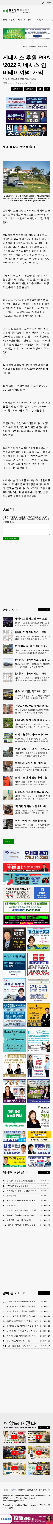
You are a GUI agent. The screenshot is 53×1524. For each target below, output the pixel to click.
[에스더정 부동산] (38, 1065)
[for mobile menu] (47, 11)
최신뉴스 (13, 1490)
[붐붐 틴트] (38, 964)
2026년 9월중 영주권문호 (17, 1186)
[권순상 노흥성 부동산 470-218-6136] (26, 103)
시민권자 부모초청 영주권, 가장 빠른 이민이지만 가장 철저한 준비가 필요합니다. (23, 1210)
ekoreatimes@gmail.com (13, 1501)
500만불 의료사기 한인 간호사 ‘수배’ (22, 1321)
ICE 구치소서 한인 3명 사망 (18, 1341)
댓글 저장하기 (11, 538)
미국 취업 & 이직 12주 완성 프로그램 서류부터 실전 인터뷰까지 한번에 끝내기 (23, 1190)
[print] (40, 89)
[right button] (47, 609)
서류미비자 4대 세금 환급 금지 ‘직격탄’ (23, 1331)
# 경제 (11, 19)
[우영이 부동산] (26, 885)
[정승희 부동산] (38, 1091)
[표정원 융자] (26, 116)
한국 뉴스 (43, 1490)
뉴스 (30, 46)
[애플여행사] (39, 1136)
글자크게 (30, 89)
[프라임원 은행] (14, 964)
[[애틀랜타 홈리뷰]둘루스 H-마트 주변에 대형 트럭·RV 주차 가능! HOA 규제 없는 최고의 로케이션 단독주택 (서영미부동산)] (39, 1452)
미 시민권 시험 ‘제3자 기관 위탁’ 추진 (22, 1326)
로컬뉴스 (22, 1490)
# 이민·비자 (41, 19)
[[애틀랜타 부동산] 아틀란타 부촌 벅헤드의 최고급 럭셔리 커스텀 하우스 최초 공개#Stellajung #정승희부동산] (39, 1468)
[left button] (41, 609)
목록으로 (8, 841)
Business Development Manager (21, 1215)
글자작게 (17, 89)
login (49, 3)
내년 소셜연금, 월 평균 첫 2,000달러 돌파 (23, 1316)
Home (5, 1490)
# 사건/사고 (29, 19)
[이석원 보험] (26, 871)
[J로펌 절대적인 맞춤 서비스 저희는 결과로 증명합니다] (14, 1065)
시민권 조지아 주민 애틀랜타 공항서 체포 (23, 1301)
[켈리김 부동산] (38, 939)
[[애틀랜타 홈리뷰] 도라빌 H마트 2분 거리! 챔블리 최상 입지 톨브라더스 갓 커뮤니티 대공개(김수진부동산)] (14, 1468)
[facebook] (47, 89)
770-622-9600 (22, 1498)
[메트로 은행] (38, 989)
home (25, 47)
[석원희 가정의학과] (14, 1136)
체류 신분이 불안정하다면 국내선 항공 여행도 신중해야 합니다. (23, 1200)
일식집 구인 (12, 1195)
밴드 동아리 (12, 1205)
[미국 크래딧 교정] (26, 130)
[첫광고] (26, 33)
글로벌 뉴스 (32, 1490)
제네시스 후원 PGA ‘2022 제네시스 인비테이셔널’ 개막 (41, 46)
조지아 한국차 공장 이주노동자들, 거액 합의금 (23, 1311)
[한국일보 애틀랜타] (16, 11)
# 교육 (50, 19)
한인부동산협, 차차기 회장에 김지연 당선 (23, 1336)
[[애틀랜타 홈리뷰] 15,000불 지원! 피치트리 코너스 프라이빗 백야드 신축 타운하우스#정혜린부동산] (14, 1437)
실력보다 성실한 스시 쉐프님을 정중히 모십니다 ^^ (23, 1181)
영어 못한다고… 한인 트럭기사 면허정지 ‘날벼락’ (23, 1346)
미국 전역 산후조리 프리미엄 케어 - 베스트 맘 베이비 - (23, 1220)
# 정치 (4, 19)
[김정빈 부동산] (39, 1149)
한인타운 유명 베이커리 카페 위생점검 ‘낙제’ (23, 1306)
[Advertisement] (26, 574)
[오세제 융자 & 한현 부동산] (26, 861)
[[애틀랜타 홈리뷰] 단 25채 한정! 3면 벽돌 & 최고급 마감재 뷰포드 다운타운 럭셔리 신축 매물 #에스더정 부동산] (39, 1437)
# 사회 (19, 19)
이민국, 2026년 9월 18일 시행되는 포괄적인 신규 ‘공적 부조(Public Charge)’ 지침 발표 (23, 1225)
